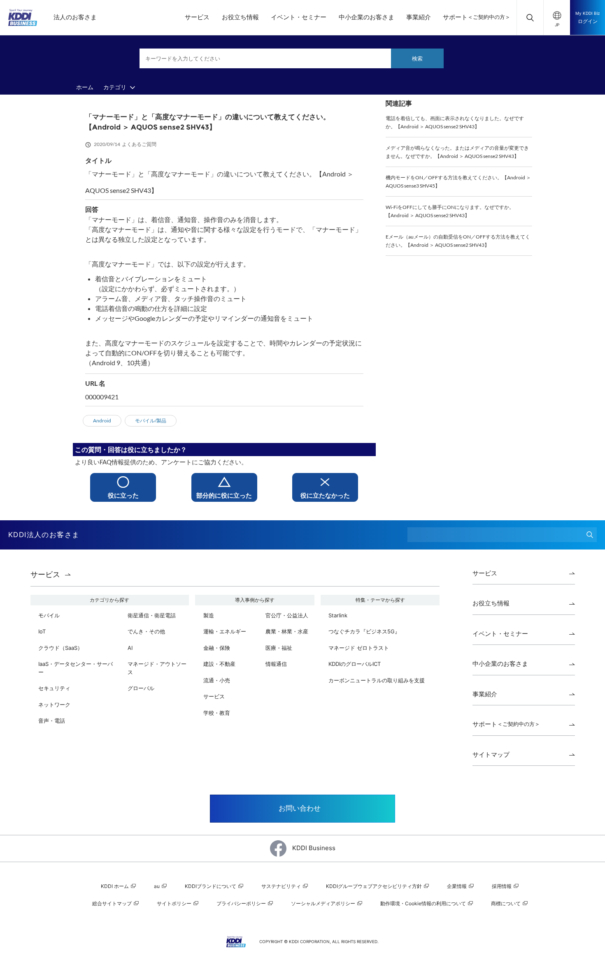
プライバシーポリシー (241, 903)
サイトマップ (491, 754)
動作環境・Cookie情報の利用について (423, 903)
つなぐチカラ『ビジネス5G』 (364, 631)
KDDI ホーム (115, 886)
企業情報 (457, 886)
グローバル (141, 688)
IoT (42, 631)
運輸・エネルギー (224, 631)
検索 (417, 58)
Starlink (337, 615)
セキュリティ (54, 688)
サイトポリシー (175, 903)
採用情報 (502, 886)
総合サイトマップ (112, 903)
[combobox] (292, 58)
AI (130, 647)
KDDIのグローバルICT (354, 664)
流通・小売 (216, 680)
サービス (197, 17)
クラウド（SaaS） (60, 647)
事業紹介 (418, 17)
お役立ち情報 (240, 17)
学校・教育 (216, 712)
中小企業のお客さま (366, 17)
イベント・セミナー (298, 17)
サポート (476, 17)
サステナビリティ (281, 886)
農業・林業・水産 (286, 631)
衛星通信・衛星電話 (152, 615)
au (157, 886)
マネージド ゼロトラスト (358, 647)
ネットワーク (54, 704)
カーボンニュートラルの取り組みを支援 (376, 680)
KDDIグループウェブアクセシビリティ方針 (374, 886)
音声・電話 (51, 720)
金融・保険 (216, 647)
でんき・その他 (146, 631)
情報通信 (276, 664)
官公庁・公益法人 (286, 615)
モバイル (49, 615)
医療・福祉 (278, 647)
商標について (506, 903)
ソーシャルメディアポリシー (323, 903)
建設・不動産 (219, 664)
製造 (208, 615)
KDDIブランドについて (211, 886)
